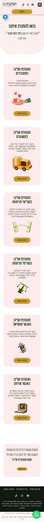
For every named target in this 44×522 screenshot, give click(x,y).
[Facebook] (32, 4)
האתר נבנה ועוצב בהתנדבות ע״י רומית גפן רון (22, 513)
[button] (40, 5)
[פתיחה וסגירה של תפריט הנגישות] (5, 17)
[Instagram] (28, 4)
